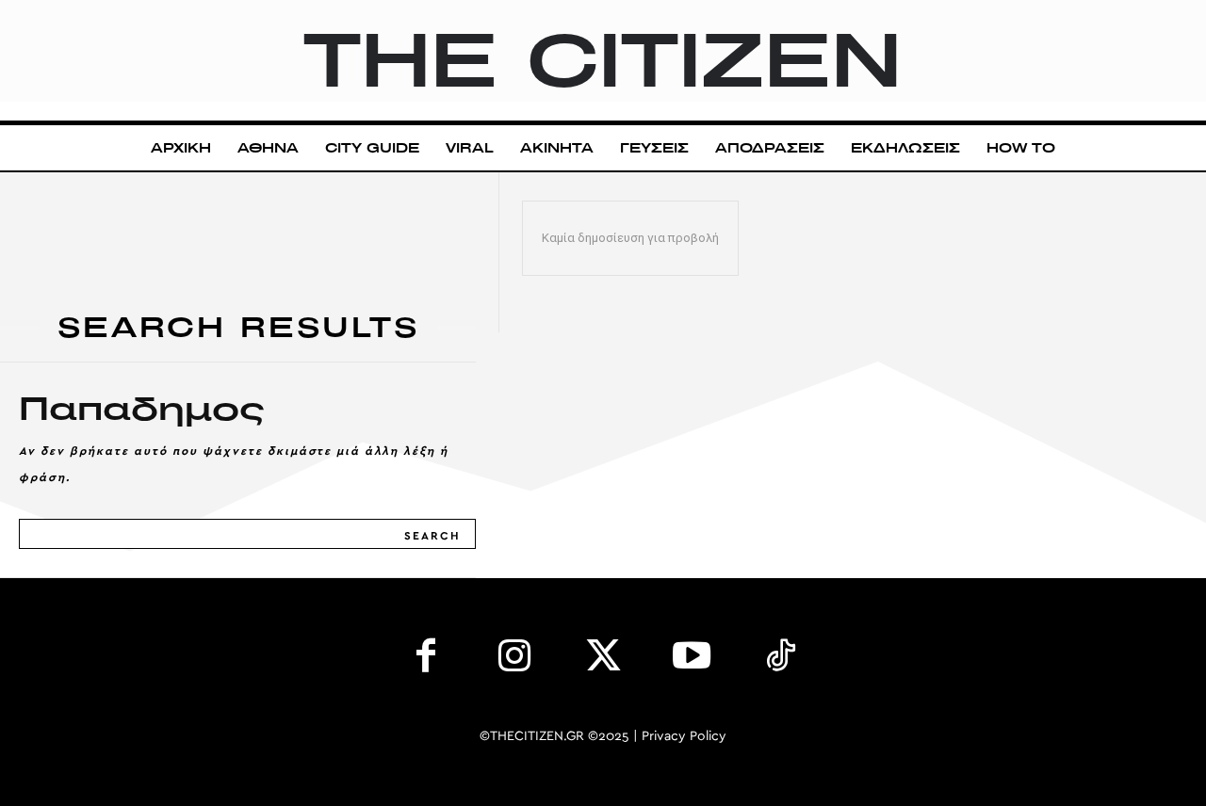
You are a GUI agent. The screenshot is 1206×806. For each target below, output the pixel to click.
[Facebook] (425, 660)
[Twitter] (603, 660)
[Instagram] (514, 660)
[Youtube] (691, 660)
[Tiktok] (780, 660)
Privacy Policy (684, 736)
